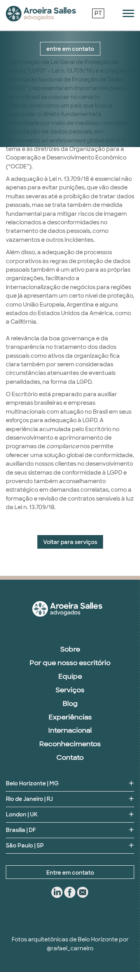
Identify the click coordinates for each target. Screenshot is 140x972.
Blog (70, 703)
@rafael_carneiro (70, 948)
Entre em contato (70, 872)
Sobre (70, 649)
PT (98, 13)
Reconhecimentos (70, 744)
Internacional (70, 730)
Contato (70, 757)
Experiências (70, 717)
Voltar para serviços (70, 542)
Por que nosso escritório (70, 662)
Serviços (70, 690)
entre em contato (70, 48)
